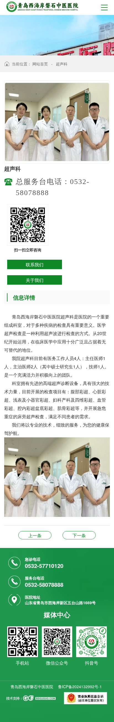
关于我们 (34, 280)
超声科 (62, 64)
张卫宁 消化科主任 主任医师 (35, 535)
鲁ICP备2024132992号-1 (80, 686)
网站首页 (40, 64)
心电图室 (79, 535)
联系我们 (34, 264)
